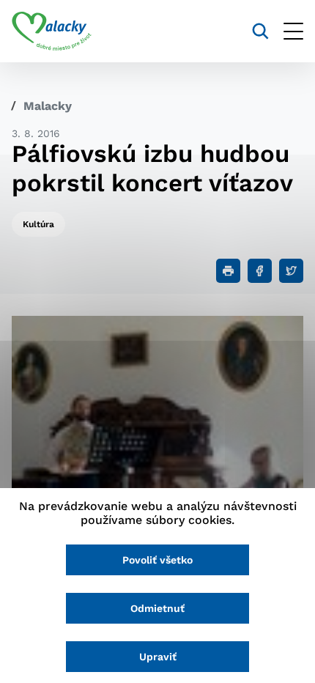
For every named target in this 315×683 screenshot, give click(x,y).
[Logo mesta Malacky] (52, 31)
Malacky (47, 106)
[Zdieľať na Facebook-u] (260, 271)
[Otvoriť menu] (293, 31)
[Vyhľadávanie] (260, 31)
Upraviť (158, 656)
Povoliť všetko (157, 560)
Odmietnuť (157, 608)
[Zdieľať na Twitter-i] (291, 271)
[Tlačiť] (228, 271)
